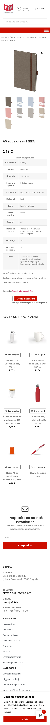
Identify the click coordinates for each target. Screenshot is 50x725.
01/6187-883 (24, 593)
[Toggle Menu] (46, 30)
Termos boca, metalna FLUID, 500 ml (38, 420)
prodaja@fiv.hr (11, 602)
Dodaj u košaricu (26, 298)
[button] (42, 53)
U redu (25, 719)
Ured (34, 37)
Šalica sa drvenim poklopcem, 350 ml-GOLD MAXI (12, 420)
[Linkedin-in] (28, 9)
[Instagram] (24, 9)
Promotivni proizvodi (21, 37)
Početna (5, 37)
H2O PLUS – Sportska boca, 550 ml (12, 363)
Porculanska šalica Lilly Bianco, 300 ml (38, 363)
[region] (25, 708)
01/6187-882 (9, 593)
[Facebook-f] (19, 9)
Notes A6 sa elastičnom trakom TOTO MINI (12, 476)
